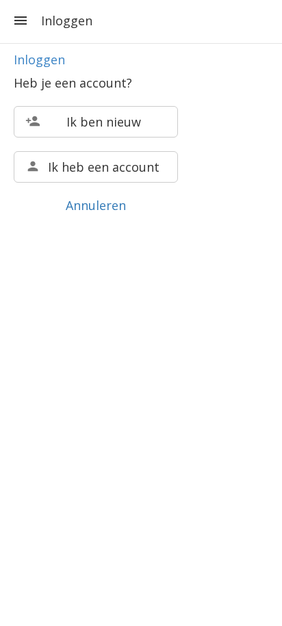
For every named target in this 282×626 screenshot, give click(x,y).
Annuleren (96, 205)
